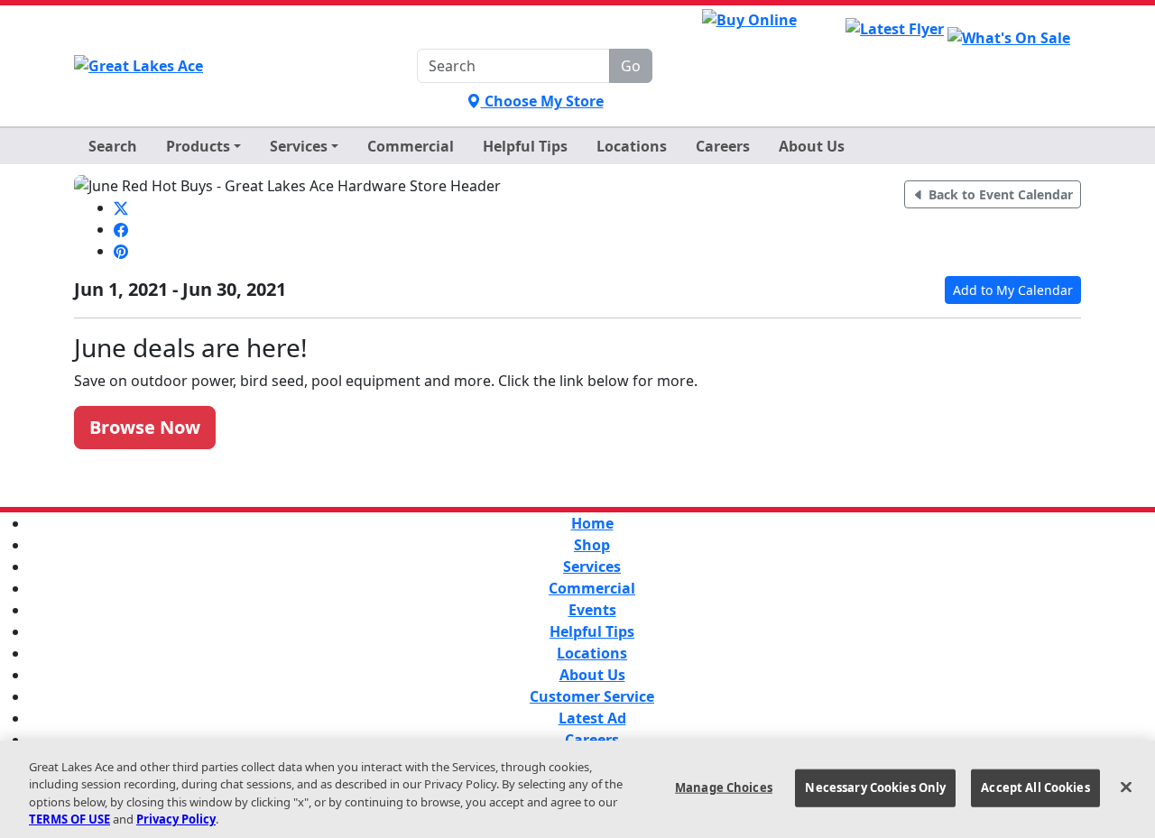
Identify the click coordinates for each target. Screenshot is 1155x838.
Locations (631, 146)
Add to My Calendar (1013, 290)
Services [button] (299, 146)
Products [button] (198, 146)
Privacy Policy (176, 819)
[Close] (1126, 786)
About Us (812, 146)
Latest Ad (592, 718)
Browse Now (144, 427)
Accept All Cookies (1035, 787)
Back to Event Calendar (999, 194)
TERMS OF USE (69, 819)
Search (112, 146)
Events (592, 610)
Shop (592, 545)
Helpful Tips (592, 631)
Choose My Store (542, 101)
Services (592, 566)
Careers (723, 146)
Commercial (410, 146)
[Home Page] (138, 65)
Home (592, 523)
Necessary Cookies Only (875, 787)
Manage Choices (723, 787)
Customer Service (592, 696)
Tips (525, 146)
